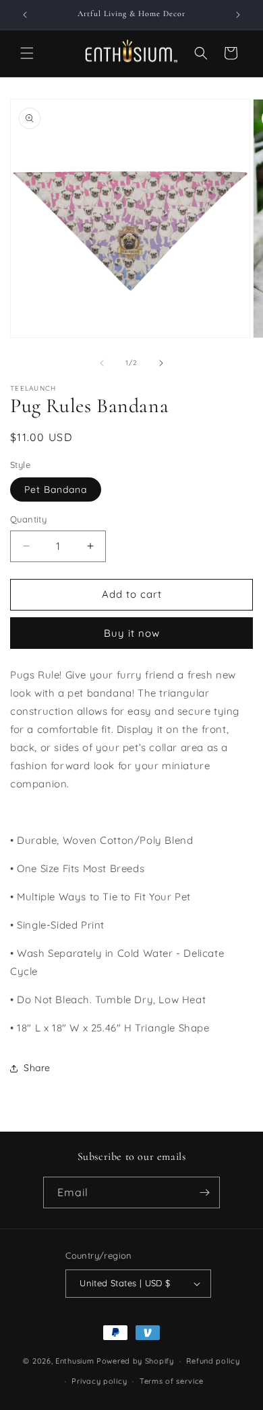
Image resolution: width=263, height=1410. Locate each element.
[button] (27, 53)
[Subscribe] (204, 1192)
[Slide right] (161, 363)
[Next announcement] (238, 15)
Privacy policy (99, 1381)
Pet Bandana (55, 489)
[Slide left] (102, 363)
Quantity (28, 519)
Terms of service (172, 1381)
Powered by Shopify (135, 1361)
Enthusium (75, 1361)
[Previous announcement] (25, 15)
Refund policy (212, 1361)
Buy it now (132, 633)
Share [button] (37, 1068)
